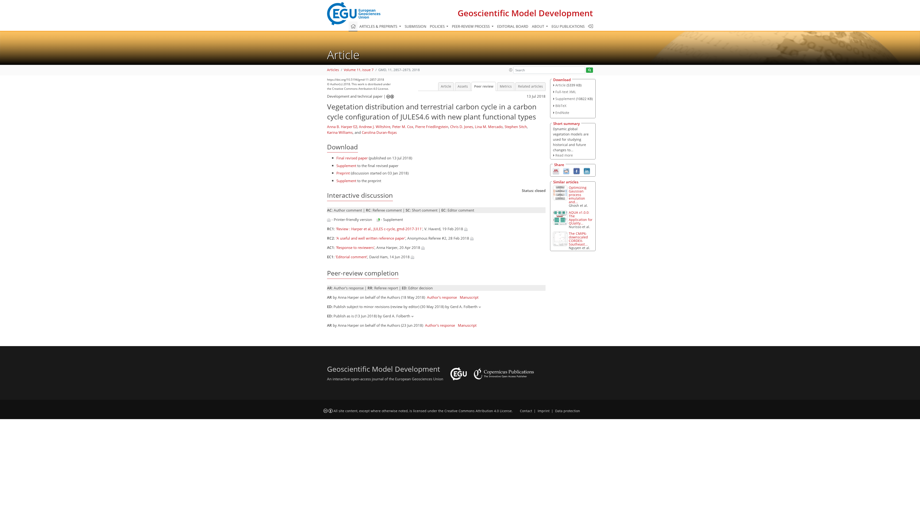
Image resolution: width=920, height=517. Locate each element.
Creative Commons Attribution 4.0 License (478, 411)
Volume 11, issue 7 (359, 70)
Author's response (442, 297)
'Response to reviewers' (355, 247)
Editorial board (512, 26)
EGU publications (568, 26)
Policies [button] (438, 26)
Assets (463, 86)
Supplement (346, 165)
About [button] (538, 26)
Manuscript (469, 297)
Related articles (530, 86)
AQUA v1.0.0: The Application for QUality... (580, 217)
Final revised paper (352, 158)
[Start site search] (589, 70)
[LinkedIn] (587, 171)
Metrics (506, 86)
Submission (415, 26)
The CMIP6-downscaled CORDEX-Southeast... (578, 239)
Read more (564, 155)
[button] (510, 70)
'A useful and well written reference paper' (370, 238)
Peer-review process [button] (471, 26)
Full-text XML (565, 92)
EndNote (562, 112)
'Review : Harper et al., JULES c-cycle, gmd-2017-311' (379, 228)
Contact (526, 411)
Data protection (567, 411)
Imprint (544, 411)
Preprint (343, 173)
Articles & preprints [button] (378, 26)
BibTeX (560, 105)
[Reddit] (566, 171)
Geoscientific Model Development (525, 13)
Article (446, 86)
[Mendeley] (556, 171)
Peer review (483, 86)
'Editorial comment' (351, 256)
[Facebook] (576, 171)
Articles (333, 70)
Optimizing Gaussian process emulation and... (577, 194)
